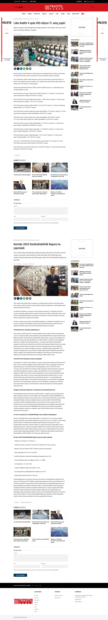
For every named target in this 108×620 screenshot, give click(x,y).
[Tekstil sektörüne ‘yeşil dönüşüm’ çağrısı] (40, 532)
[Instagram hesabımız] (17, 7)
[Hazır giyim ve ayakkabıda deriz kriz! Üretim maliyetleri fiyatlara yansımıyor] (74, 46)
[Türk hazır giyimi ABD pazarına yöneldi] (74, 76)
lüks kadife (17, 155)
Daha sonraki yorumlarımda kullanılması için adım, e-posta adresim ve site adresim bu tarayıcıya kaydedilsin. (36, 222)
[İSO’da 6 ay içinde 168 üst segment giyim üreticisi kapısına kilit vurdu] (74, 68)
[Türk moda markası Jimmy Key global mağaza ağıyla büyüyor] (40, 185)
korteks (16, 502)
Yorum (15, 206)
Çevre (57, 14)
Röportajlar (37, 14)
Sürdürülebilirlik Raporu (26, 502)
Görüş (68, 14)
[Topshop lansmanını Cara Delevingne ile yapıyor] (74, 103)
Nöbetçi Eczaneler (58, 595)
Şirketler (44, 14)
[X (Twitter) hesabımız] (15, 7)
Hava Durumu (57, 597)
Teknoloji (51, 14)
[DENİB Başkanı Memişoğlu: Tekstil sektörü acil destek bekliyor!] (74, 53)
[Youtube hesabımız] (20, 7)
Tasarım (63, 14)
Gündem (23, 14)
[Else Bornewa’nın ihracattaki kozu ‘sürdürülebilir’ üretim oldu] (59, 168)
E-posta (44, 216)
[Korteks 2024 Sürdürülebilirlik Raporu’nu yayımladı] (40, 168)
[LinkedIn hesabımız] (22, 7)
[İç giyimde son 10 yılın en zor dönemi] (74, 89)
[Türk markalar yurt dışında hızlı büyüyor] (74, 83)
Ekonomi (30, 14)
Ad (15, 216)
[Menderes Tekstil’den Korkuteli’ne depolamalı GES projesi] (59, 185)
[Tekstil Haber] (54, 9)
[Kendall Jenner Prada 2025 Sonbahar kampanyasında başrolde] (74, 96)
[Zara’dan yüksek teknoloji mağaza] (22, 168)
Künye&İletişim (75, 14)
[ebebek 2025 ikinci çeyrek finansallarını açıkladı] (22, 185)
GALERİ (17, 1)
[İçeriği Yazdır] (30, 68)
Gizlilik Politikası (78, 601)
